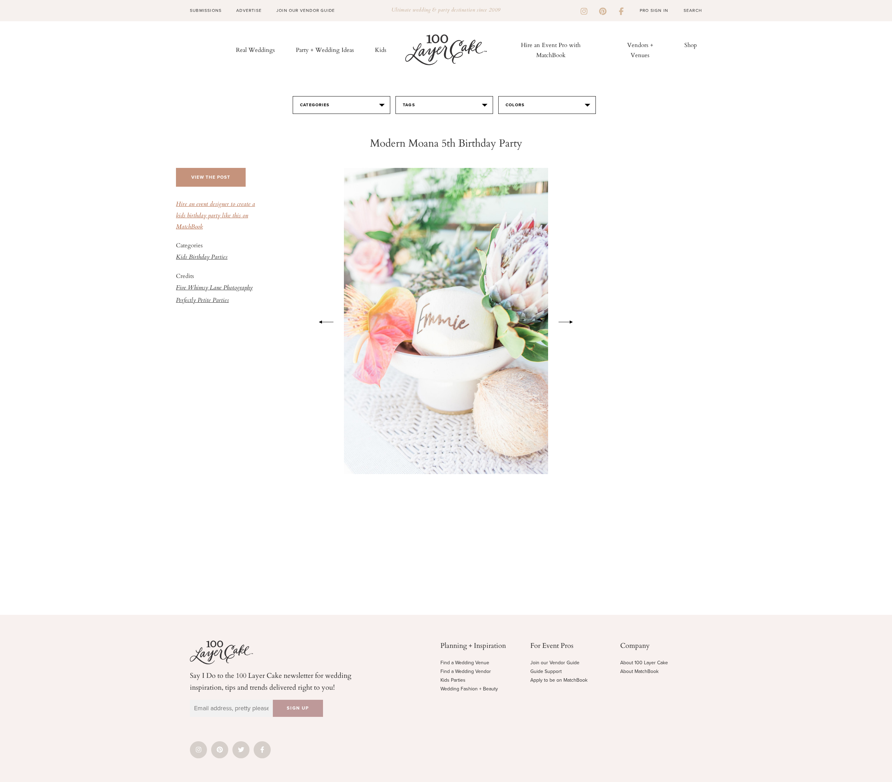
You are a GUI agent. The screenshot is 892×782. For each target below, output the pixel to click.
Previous (322, 321)
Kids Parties (453, 680)
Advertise (249, 10)
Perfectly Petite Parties (202, 300)
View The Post (210, 177)
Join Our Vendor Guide (305, 10)
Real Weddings (255, 49)
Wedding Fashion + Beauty (469, 689)
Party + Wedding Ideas (325, 49)
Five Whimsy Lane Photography (214, 288)
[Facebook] (621, 10)
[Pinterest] (603, 10)
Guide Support (546, 671)
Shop (690, 44)
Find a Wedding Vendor (465, 671)
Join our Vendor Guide (554, 663)
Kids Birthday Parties (202, 257)
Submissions (206, 10)
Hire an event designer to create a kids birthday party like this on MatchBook (215, 216)
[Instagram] (584, 10)
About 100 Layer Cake (644, 663)
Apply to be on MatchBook (558, 680)
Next (569, 321)
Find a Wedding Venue (464, 663)
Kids (380, 49)
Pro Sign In (654, 10)
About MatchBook (639, 671)
